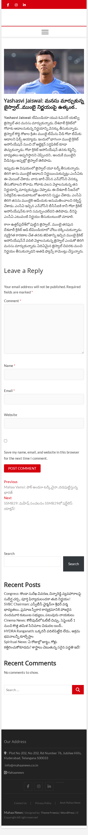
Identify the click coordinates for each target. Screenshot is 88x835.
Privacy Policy (43, 803)
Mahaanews (15, 772)
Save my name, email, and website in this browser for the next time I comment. (41, 455)
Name (9, 365)
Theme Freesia (50, 812)
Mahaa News (13, 812)
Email (9, 390)
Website (10, 415)
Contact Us (20, 803)
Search (9, 553)
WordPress (67, 812)
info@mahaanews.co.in (21, 765)
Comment (12, 301)
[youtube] (60, 782)
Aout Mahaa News (70, 802)
